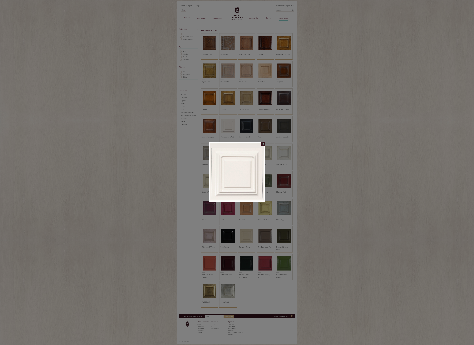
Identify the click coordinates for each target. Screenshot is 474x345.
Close (263, 144)
